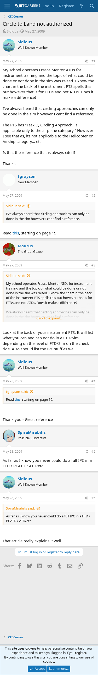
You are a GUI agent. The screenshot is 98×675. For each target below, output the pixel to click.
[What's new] (81, 6)
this (16, 232)
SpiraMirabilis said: (20, 508)
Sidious (12, 31)
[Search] (92, 6)
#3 (93, 265)
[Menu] (7, 6)
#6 (93, 498)
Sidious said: (15, 205)
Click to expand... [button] (49, 318)
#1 (93, 61)
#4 (93, 381)
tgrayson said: (17, 391)
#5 (93, 451)
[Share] (86, 61)
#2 (93, 195)
